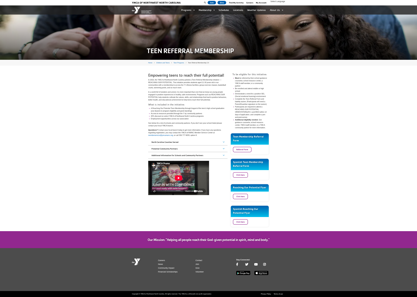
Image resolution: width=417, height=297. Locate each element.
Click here (240, 175)
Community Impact (166, 268)
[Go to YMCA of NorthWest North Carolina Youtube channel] (255, 264)
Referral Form (242, 149)
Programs (186, 10)
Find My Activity (236, 2)
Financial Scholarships (168, 272)
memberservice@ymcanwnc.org (160, 135)
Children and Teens (163, 63)
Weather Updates (256, 10)
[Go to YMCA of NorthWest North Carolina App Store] (261, 274)
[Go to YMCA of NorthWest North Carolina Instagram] (264, 264)
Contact (198, 260)
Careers (249, 2)
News (160, 264)
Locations (238, 10)
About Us (275, 10)
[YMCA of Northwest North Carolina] (142, 10)
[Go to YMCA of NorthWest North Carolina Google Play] (243, 274)
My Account (261, 2)
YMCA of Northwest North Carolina (156, 2)
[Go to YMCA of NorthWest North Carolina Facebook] (237, 264)
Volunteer (199, 272)
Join (212, 2)
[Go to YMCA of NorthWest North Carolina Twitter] (246, 264)
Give (222, 2)
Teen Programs (179, 63)
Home (150, 63)
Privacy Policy (266, 294)
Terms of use (278, 294)
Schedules (224, 10)
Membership (205, 10)
